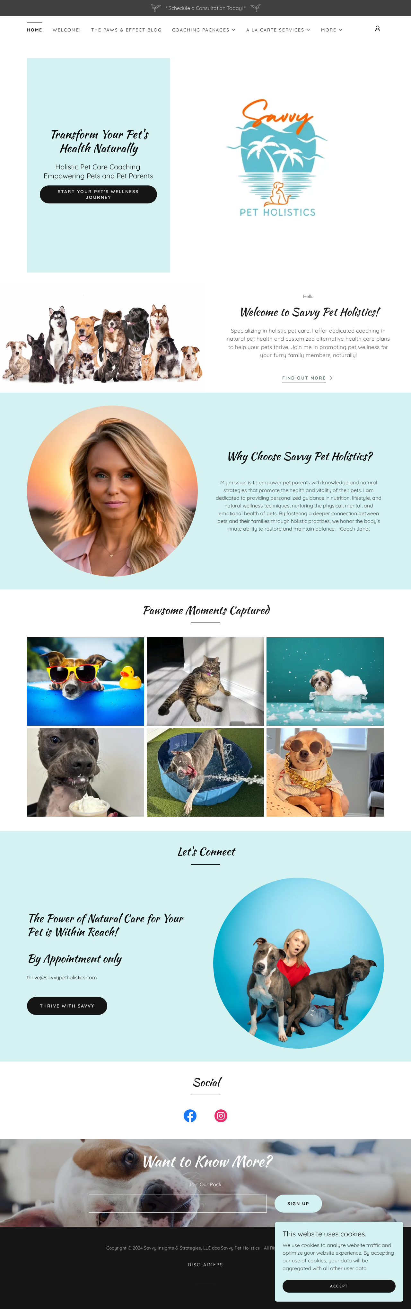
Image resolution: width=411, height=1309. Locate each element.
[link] (98, 150)
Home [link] (34, 30)
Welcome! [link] (67, 30)
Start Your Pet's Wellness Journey (98, 194)
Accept (339, 1286)
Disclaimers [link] (205, 1265)
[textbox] (178, 1204)
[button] (204, 30)
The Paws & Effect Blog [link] (126, 30)
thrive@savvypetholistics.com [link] (62, 977)
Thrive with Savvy (67, 1006)
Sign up (298, 1203)
